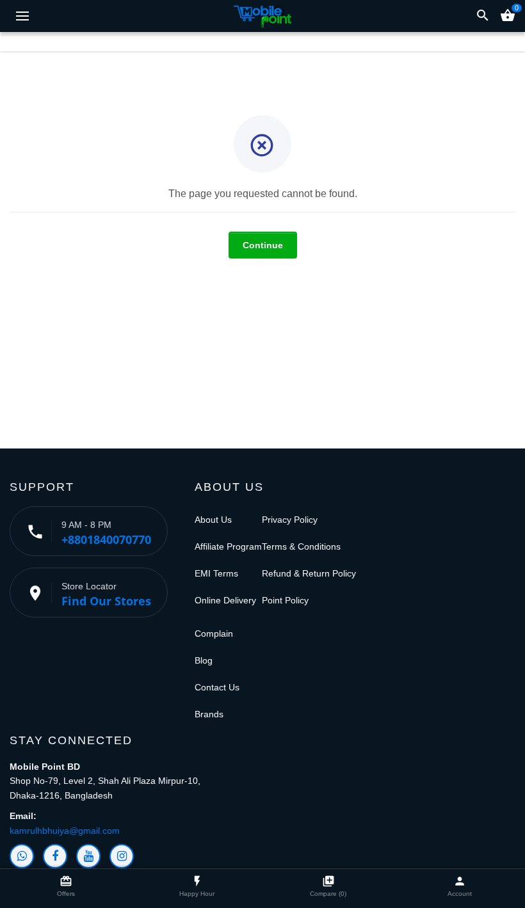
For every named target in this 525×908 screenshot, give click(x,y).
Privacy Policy (290, 519)
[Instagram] (121, 856)
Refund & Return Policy (309, 573)
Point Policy (285, 600)
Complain (214, 633)
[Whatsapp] (22, 856)
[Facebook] (55, 856)
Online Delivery (225, 600)
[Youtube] (88, 856)
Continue (263, 245)
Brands (209, 714)
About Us (213, 519)
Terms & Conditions (301, 546)
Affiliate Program (228, 546)
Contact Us (217, 687)
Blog (204, 660)
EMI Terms (216, 573)
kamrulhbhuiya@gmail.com (65, 830)
